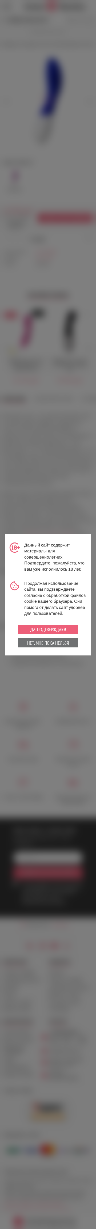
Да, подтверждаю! (48, 630)
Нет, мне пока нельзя (48, 643)
